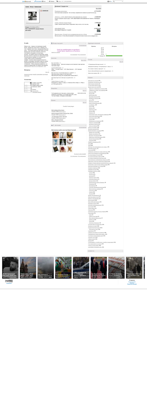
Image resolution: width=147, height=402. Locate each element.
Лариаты (91, 113)
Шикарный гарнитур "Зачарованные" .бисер (99, 66)
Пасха (90, 221)
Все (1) (84, 90)
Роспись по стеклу (92, 226)
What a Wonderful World (57, 119)
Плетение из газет (93, 229)
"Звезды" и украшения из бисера (97, 88)
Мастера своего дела (93, 197)
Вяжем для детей (93, 132)
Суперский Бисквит (56, 67)
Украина (42, 28)
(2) (62, 67)
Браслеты (91, 92)
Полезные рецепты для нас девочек (97, 211)
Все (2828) (98, 8)
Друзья (32, 6)
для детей (90, 150)
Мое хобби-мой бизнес (93, 201)
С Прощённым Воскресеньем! (95, 64)
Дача (89, 143)
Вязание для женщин (94, 135)
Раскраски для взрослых (94, 82)
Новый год (91, 219)
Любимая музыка (92, 169)
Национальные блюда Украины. (96, 182)
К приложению (82, 45)
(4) (74, 77)
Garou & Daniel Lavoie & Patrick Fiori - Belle (62, 113)
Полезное (91, 140)
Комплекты (91, 109)
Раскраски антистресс (61, 11)
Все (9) (84, 102)
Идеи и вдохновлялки (94, 103)
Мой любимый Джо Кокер (57, 110)
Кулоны (91, 111)
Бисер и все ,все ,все (93, 87)
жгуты (90, 100)
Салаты (91, 192)
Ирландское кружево (94, 138)
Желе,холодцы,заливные (95, 189)
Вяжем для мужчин (93, 134)
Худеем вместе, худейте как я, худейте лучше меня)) (101, 242)
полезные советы (93, 117)
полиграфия (39, 74)
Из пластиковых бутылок (94, 155)
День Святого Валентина (95, 218)
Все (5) (47, 72)
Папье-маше (91, 208)
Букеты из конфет (92, 127)
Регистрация (38, 1)
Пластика (90, 210)
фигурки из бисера (93, 124)
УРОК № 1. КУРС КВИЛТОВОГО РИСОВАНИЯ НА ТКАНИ (71, 17)
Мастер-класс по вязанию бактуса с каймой (62, 72)
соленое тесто (91, 237)
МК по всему (91, 200)
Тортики (91, 193)
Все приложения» (82, 54)
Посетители (35, 90)
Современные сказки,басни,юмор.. (96, 234)
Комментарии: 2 (62, 111)
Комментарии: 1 (62, 118)
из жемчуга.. (92, 104)
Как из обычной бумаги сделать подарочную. (99, 71)
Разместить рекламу (132, 284)
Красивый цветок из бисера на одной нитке (62, 77)
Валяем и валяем (92, 129)
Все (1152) (83, 60)
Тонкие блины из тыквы (57, 81)
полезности (92, 190)
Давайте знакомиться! (93, 142)
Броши (90, 93)
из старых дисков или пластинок (96, 158)
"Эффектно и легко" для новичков (97, 90)
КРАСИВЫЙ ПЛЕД (60, 28)
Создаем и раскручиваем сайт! (95, 235)
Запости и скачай (55, 52)
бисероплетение (28, 74)
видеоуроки (92, 95)
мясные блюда (92, 180)
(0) (65, 81)
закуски (91, 172)
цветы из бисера (93, 126)
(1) (60, 63)
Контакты (132, 282)
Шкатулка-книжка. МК (93, 73)
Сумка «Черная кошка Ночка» (63, 22)
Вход (44, 1)
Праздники (90, 213)
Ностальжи (91, 206)
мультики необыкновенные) (95, 205)
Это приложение (73, 54)
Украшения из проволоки (95, 121)
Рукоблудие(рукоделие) (94, 227)
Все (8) (121, 61)
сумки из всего (91, 239)
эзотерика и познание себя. (95, 247)
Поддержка (108, 1)
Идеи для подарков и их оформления (97, 153)
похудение (45, 74)
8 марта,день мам (93, 216)
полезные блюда (93, 179)
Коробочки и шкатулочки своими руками (97, 164)
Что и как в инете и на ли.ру (95, 244)
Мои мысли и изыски (93, 80)
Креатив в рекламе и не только (95, 166)
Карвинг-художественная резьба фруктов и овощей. (100, 163)
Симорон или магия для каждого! (96, 232)
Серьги (90, 119)
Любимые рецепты (92, 171)
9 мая (90, 214)
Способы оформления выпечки (96, 187)
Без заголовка (55, 63)
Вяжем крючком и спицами (94, 130)
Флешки (90, 240)
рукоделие (26, 75)
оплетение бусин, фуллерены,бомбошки (99, 114)
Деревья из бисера (93, 98)
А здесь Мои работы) (93, 85)
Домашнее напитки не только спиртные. (98, 151)
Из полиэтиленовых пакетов (95, 156)
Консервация (92, 185)
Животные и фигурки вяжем (95, 137)
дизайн (34, 74)
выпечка (91, 176)
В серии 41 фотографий (80, 154)
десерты (91, 174)
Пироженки (91, 184)
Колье (90, 106)
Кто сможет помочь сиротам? (95, 68)
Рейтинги (52, 1)
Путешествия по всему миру (95, 224)
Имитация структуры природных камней (98, 161)
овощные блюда (93, 177)
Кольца (90, 108)
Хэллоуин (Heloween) (94, 223)
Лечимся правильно (93, 168)
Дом (89, 145)
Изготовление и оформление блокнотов (98, 159)
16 (94, 28)
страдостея (41, 10)
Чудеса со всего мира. (93, 245)
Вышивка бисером (93, 96)
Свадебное (91, 231)
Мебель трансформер (93, 198)
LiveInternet (27, 1)
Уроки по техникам (93, 122)
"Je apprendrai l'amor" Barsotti (59, 116)
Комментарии (37, 6)
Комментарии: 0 (62, 114)
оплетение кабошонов (94, 116)
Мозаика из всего (92, 203)
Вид (110, 1)
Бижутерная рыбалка (93, 83)
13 (94, 11)
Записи (27, 6)
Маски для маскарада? (93, 195)
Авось (59, 1)
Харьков (37, 28)
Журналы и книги (93, 101)
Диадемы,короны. (92, 148)
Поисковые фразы (36, 92)
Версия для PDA (132, 281)
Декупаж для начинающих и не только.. (97, 147)
